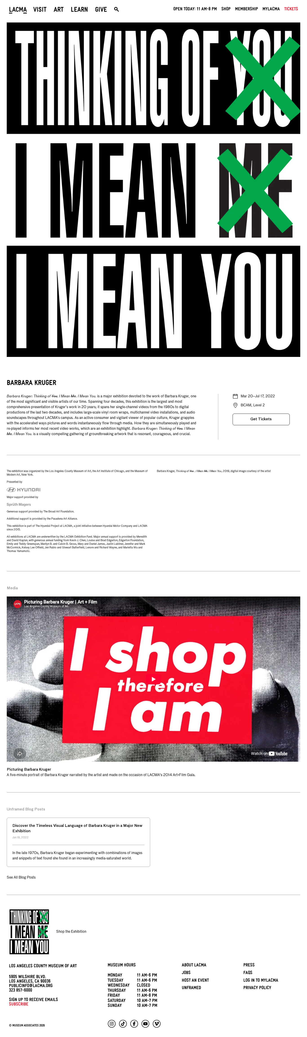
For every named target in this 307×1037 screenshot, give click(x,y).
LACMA (18, 10)
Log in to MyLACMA (260, 981)
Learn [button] (79, 10)
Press (249, 965)
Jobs (186, 973)
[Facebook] (134, 1024)
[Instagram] (112, 1024)
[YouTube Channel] (145, 1024)
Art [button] (59, 10)
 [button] (116, 10)
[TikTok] (123, 1024)
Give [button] (101, 10)
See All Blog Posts (21, 877)
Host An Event (195, 981)
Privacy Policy (257, 988)
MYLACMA (271, 9)
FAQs (247, 973)
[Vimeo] (157, 1024)
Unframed (191, 988)
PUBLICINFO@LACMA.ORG (31, 986)
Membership (246, 9)
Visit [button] (40, 10)
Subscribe (18, 1004)
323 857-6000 (20, 990)
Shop (226, 9)
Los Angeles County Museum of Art (43, 966)
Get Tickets (261, 419)
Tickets (291, 9)
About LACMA (194, 965)
